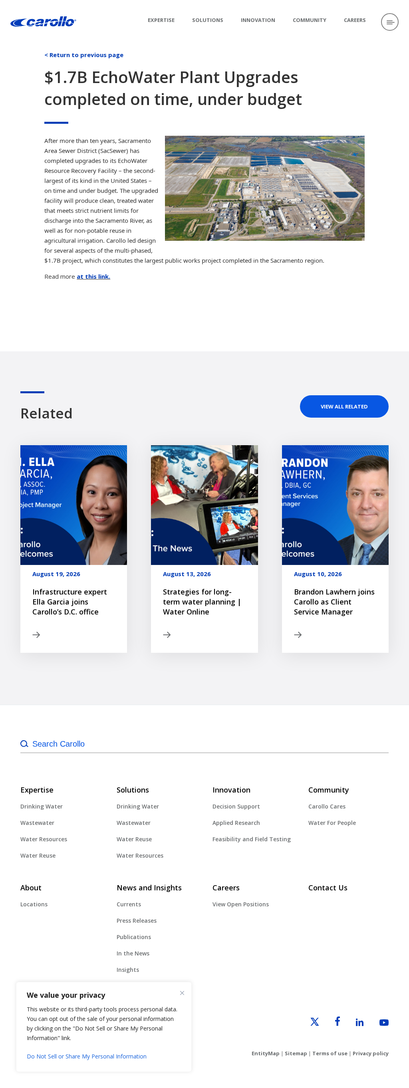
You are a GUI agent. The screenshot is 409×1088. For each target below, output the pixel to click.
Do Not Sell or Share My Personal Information (87, 1056)
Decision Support (236, 806)
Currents (129, 904)
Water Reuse (38, 855)
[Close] (182, 993)
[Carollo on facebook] (330, 1024)
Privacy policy (371, 1053)
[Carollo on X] (307, 1024)
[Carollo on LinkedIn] (352, 1024)
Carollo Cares (326, 806)
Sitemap (296, 1053)
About (31, 887)
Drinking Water (41, 806)
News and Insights (149, 887)
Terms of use (329, 1053)
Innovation (258, 20)
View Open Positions (240, 904)
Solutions (207, 20)
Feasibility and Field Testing (251, 839)
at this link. (93, 276)
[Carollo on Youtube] (377, 1024)
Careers (355, 20)
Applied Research (236, 822)
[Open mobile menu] (390, 22)
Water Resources (43, 839)
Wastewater (37, 822)
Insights (128, 969)
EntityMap (266, 1053)
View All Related (344, 406)
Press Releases (137, 920)
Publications (134, 937)
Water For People (332, 822)
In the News (133, 953)
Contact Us (327, 887)
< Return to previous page (83, 55)
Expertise (161, 20)
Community (309, 20)
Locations (34, 904)
